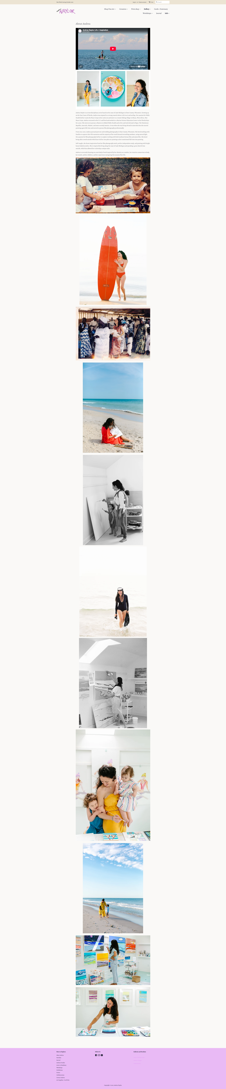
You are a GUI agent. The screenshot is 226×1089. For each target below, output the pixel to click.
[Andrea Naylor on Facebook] (96, 1055)
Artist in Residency (61, 1065)
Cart (152, 2)
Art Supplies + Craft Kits (62, 1080)
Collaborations (60, 1075)
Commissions (137, 1063)
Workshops (147, 13)
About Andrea (60, 1055)
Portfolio (58, 1058)
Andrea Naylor (118, 1085)
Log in (134, 2)
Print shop (135, 9)
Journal (158, 13)
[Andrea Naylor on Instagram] (99, 1055)
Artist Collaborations (139, 1057)
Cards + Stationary (161, 9)
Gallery (146, 9)
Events (58, 1072)
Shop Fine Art (109, 9)
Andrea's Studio (60, 1063)
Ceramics (123, 9)
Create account (142, 2)
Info (166, 13)
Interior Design (138, 1060)
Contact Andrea (60, 1077)
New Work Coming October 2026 (64, 2)
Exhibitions (59, 1070)
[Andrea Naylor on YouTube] (102, 1055)
